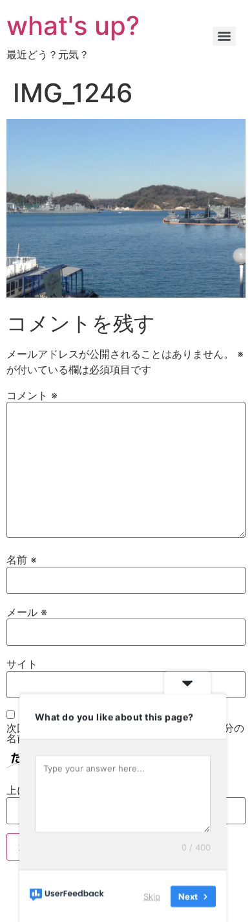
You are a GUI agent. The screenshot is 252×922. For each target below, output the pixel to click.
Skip (151, 895)
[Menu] (224, 36)
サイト (21, 664)
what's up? (73, 25)
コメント (32, 395)
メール (26, 612)
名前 (21, 559)
